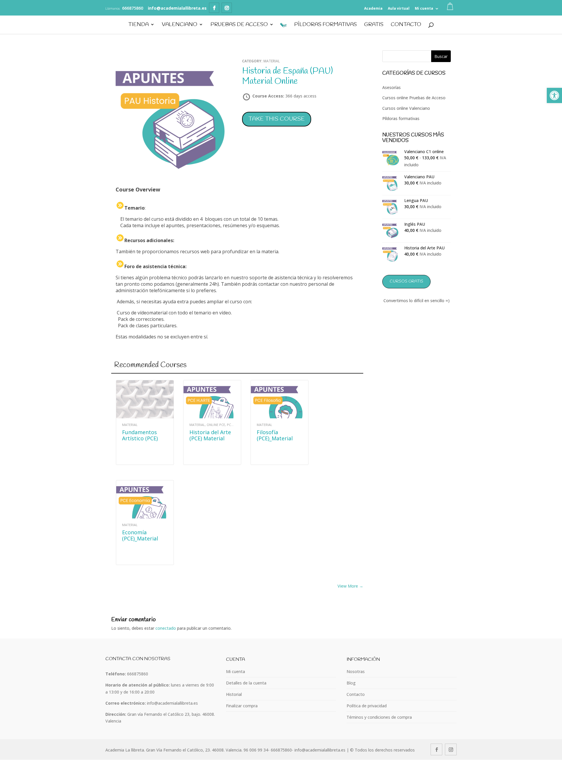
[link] (554, 95)
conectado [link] (165, 628)
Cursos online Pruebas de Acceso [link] (414, 97)
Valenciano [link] (179, 25)
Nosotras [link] (356, 671)
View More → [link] (350, 586)
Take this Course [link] (277, 119)
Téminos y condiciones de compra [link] (379, 717)
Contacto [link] (406, 25)
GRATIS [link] (373, 25)
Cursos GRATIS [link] (406, 281)
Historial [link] (234, 694)
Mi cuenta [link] (424, 8)
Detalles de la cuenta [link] (246, 683)
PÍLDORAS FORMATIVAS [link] (325, 25)
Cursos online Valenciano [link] (406, 108)
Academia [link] (373, 8)
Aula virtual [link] (398, 8)
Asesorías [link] (391, 87)
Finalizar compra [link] (242, 705)
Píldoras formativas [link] (400, 118)
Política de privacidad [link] (367, 705)
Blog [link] (351, 683)
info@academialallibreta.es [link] (172, 703)
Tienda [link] (138, 25)
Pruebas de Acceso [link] (239, 25)
